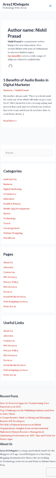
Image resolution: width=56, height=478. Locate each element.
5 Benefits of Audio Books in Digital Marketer (25, 82)
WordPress (9, 238)
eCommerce (9, 194)
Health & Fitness (12, 203)
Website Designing (13, 233)
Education (8, 198)
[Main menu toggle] (50, 6)
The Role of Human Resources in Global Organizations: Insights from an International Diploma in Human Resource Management (24, 428)
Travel (6, 223)
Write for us (9, 306)
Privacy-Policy (10, 282)
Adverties (8, 267)
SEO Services (10, 286)
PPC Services (10, 277)
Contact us (9, 272)
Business (7, 90)
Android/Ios (10, 179)
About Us (8, 262)
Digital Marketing (12, 189)
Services (7, 291)
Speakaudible (14, 55)
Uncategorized (11, 228)
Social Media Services (14, 296)
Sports (6, 213)
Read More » (9, 120)
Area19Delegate (16, 4)
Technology (9, 218)
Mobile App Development (16, 208)
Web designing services (15, 301)
